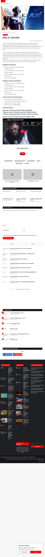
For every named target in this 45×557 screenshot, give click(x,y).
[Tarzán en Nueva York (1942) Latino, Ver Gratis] (4, 395)
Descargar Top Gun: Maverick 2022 (10, 403)
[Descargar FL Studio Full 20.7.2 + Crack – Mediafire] (6, 250)
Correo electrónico (6, 230)
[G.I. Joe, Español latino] (4, 426)
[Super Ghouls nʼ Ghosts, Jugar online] (19, 421)
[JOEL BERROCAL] (7, 3)
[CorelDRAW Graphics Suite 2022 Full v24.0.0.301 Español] (6, 264)
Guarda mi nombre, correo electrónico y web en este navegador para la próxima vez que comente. (20, 235)
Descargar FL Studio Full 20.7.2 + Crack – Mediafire (21, 248)
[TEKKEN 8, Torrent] (6, 341)
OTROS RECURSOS (29, 459)
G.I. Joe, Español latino (10, 427)
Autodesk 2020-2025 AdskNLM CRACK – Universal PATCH (22, 253)
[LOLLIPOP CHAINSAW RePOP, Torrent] (36, 194)
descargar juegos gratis (20, 160)
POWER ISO (24, 101)
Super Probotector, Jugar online (26, 399)
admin (32, 377)
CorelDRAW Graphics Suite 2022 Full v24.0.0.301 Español (22, 263)
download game (31, 160)
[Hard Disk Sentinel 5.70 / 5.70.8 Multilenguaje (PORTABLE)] (6, 283)
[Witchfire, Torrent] (6, 330)
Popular (11, 244)
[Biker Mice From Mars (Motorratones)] (19, 369)
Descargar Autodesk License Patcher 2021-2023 (20, 267)
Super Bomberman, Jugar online (26, 406)
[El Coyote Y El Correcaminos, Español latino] (4, 379)
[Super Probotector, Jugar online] (19, 400)
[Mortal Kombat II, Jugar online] (19, 393)
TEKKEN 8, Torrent (13, 339)
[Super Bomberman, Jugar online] (19, 407)
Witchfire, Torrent (14, 328)
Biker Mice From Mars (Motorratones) (26, 369)
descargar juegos (8, 160)
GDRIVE (22, 153)
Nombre (4, 225)
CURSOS (34, 459)
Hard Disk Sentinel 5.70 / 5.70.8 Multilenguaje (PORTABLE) (22, 281)
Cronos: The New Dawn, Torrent (21, 199)
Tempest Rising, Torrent (8, 198)
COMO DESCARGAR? (40, 459)
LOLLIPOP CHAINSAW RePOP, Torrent (36, 199)
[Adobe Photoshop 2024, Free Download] (6, 260)
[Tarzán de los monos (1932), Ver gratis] (4, 412)
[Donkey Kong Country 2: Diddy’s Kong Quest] (6, 278)
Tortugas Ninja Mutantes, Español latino (10, 435)
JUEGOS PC (8, 32)
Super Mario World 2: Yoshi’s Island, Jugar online (26, 385)
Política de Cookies (30, 549)
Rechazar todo (24, 552)
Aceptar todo (35, 552)
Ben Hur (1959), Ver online (10, 420)
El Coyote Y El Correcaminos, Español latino (11, 380)
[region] (30, 549)
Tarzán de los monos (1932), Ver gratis (11, 412)
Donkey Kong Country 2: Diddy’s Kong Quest (19, 276)
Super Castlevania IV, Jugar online (25, 413)
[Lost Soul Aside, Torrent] (6, 325)
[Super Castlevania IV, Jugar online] (19, 413)
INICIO (7, 459)
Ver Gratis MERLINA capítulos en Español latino (11, 370)
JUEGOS (24, 459)
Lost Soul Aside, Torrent (15, 323)
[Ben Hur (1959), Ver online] (4, 420)
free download (19, 163)
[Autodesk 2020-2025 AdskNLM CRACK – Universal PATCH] (6, 255)
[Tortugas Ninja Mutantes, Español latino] (4, 433)
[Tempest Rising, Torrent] (9, 194)
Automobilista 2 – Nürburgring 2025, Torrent (19, 334)
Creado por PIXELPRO (23, 457)
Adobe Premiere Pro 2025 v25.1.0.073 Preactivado (37, 382)
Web (24, 230)
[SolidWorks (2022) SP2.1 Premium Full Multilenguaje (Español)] (6, 273)
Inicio (4, 32)
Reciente (33, 244)
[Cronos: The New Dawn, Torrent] (22, 194)
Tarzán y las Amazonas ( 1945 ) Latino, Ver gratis (11, 387)
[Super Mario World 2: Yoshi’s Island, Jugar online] (19, 384)
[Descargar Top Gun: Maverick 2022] (4, 403)
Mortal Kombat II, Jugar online (26, 393)
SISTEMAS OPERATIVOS (18, 459)
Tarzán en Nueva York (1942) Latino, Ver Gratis (11, 395)
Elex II (39, 160)
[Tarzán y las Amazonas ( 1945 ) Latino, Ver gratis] (4, 387)
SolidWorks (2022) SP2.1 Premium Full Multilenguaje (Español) (23, 272)
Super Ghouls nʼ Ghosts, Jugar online (26, 421)
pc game (27, 163)
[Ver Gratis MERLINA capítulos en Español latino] (4, 369)
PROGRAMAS (11, 459)
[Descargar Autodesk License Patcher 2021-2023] (6, 269)
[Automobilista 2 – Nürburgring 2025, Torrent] (6, 335)
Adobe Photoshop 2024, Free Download (18, 259)
